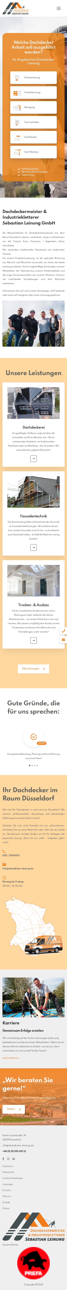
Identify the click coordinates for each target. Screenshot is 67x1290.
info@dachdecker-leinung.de (17, 869)
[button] (29, 765)
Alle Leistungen (30, 668)
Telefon (11, 1109)
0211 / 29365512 (11, 855)
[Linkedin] (13, 1159)
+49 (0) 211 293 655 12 (14, 1151)
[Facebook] (3, 1159)
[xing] (8, 1159)
